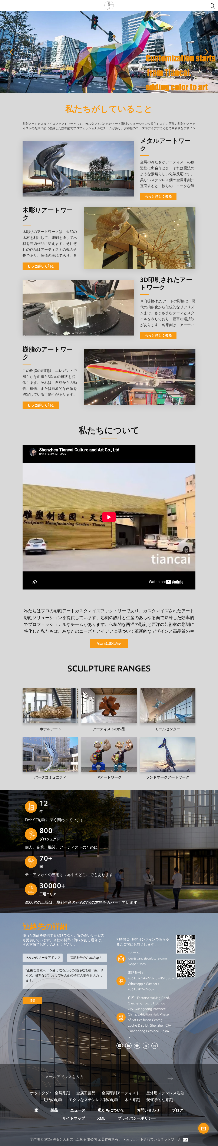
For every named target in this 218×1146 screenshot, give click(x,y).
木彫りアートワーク (48, 214)
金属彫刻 (62, 1093)
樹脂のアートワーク (48, 353)
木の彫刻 (132, 1099)
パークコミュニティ (50, 777)
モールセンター (167, 729)
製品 (54, 1110)
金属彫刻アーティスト (121, 1093)
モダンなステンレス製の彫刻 (94, 1099)
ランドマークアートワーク (167, 777)
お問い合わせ (148, 1110)
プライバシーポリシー (137, 1118)
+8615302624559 (141, 989)
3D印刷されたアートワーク (166, 283)
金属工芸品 (85, 1093)
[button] (104, 88)
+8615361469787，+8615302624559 (156, 978)
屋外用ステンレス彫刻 (165, 1093)
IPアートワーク (109, 777)
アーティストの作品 (109, 729)
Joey (142, 964)
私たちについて (111, 1110)
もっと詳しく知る (158, 196)
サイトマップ (73, 1118)
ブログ (177, 1110)
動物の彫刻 (53, 1099)
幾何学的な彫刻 (159, 1099)
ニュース (78, 1110)
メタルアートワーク (165, 144)
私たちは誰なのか (109, 643)
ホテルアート (50, 729)
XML (101, 1118)
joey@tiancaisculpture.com (147, 958)
